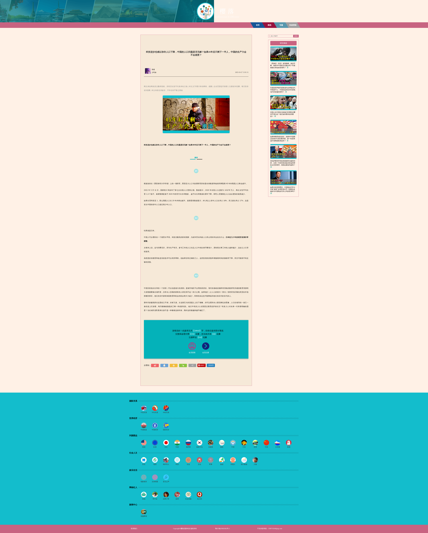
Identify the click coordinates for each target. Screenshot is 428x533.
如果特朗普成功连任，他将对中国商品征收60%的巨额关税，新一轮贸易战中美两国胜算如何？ (282, 139)
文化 (199, 464)
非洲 (255, 447)
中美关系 (144, 412)
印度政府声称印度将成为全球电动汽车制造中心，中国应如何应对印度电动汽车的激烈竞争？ (282, 90)
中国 (266, 447)
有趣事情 (144, 516)
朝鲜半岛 (199, 447)
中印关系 (155, 412)
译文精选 (283, 43)
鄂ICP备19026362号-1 (222, 528)
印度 (177, 447)
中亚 (233, 447)
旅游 (221, 464)
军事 (210, 464)
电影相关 (144, 481)
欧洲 (154, 447)
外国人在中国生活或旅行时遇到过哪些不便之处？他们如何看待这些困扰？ (282, 114)
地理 (154, 464)
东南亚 (210, 447)
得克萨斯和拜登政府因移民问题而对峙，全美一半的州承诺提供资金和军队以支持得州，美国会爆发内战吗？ (283, 163)
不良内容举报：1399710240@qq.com (269, 528)
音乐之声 (166, 481)
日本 (166, 447)
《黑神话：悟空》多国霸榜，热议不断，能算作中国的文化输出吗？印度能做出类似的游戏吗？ (282, 65)
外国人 (233, 464)
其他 (143, 499)
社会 (188, 464)
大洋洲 (277, 447)
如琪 (177, 499)
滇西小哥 (166, 499)
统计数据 (244, 464)
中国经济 (155, 430)
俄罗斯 (188, 447)
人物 (255, 464)
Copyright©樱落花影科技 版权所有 (185, 528)
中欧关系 (166, 412)
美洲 (288, 447)
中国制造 (144, 430)
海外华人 (166, 464)
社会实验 (188, 499)
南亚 (221, 447)
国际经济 (166, 430)
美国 (143, 447)
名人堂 (199, 499)
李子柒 (155, 499)
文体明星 (155, 481)
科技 (177, 464)
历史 (143, 464)
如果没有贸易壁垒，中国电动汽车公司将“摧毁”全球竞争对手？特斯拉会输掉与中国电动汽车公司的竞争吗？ (283, 189)
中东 (244, 447)
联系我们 (134, 528)
